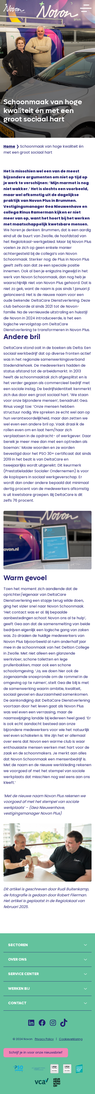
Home (9, 146)
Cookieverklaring (71, 1039)
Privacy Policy (44, 1039)
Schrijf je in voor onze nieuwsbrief (35, 1052)
